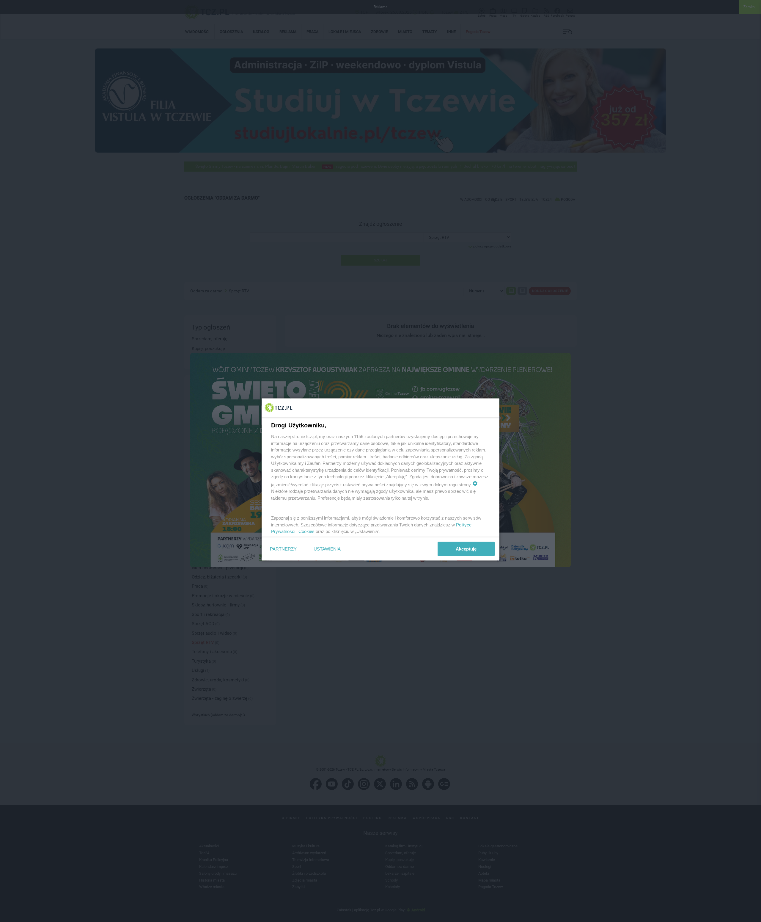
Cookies (306, 531)
